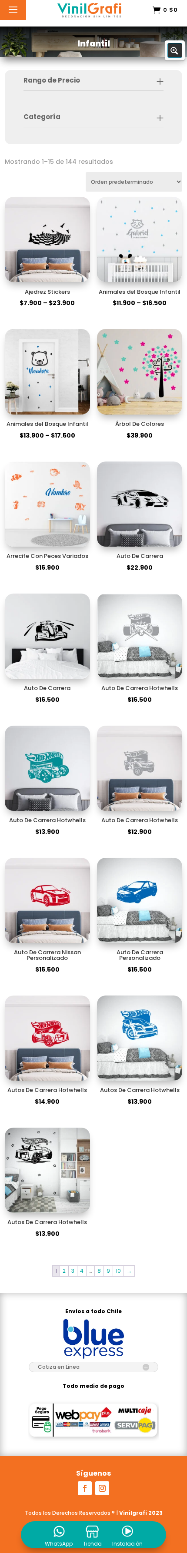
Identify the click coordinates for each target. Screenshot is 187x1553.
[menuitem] (58, 1534)
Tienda (92, 1543)
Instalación (127, 1543)
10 (118, 1270)
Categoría (41, 116)
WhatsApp (59, 1543)
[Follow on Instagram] (102, 1488)
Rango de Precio (51, 80)
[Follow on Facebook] (85, 1488)
